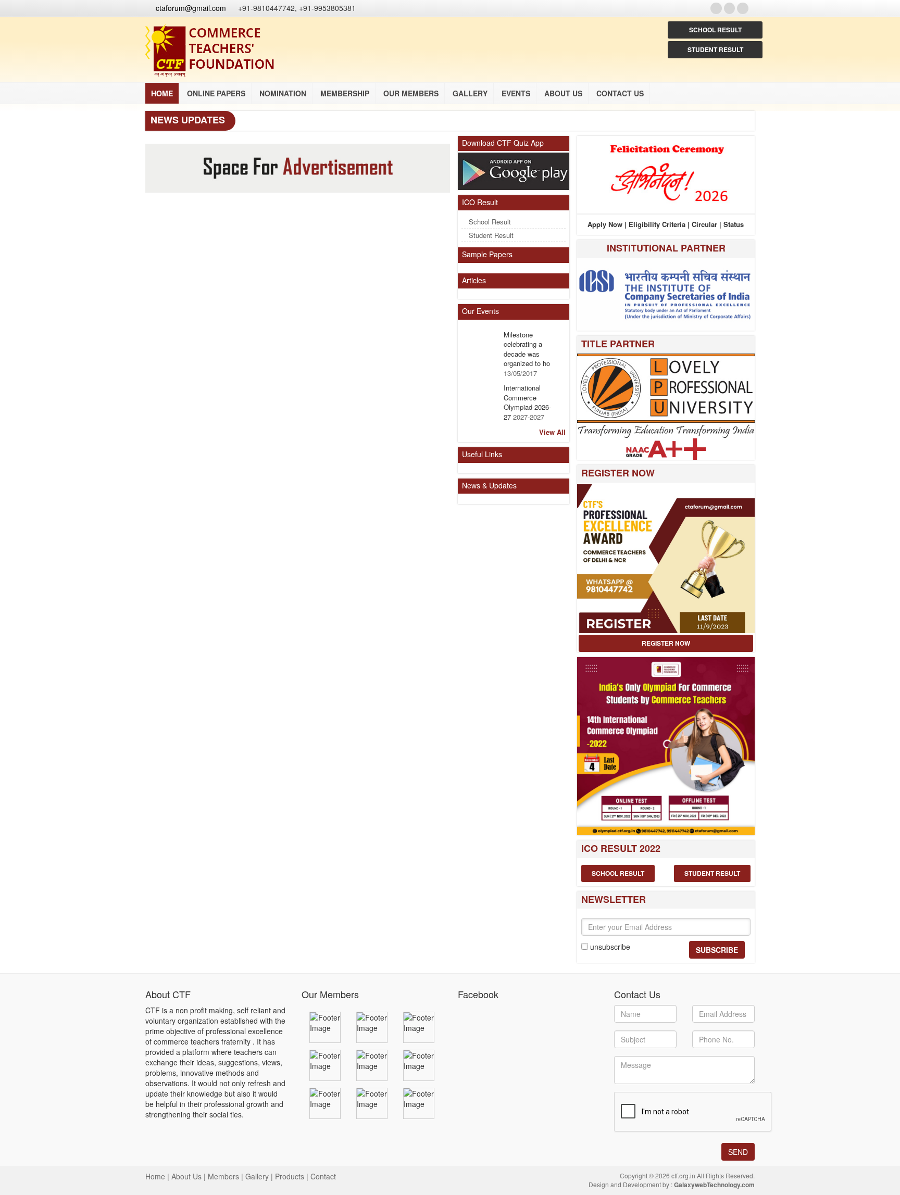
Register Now (666, 643)
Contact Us (620, 93)
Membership (344, 93)
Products (289, 1176)
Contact (323, 1176)
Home (162, 93)
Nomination (282, 93)
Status (733, 224)
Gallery (470, 93)
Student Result (491, 235)
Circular (704, 224)
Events (516, 93)
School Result (490, 222)
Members (223, 1176)
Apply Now (605, 224)
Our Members (411, 93)
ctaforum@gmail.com (191, 8)
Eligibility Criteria (657, 224)
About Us (563, 93)
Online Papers (216, 93)
